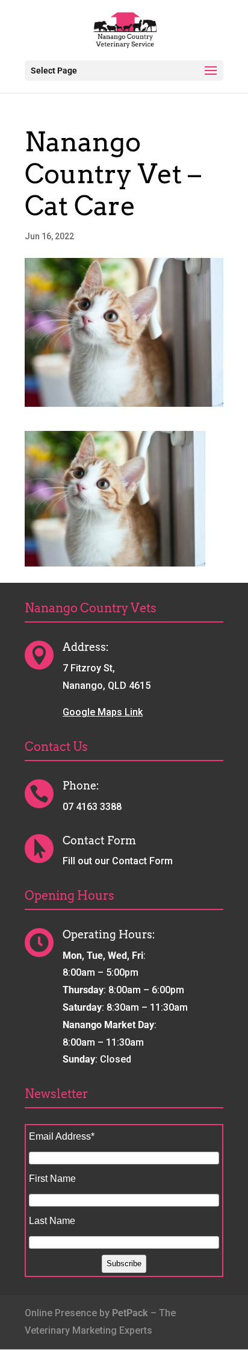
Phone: (81, 785)
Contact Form (99, 840)
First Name (52, 1178)
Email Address (62, 1136)
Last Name (52, 1221)
